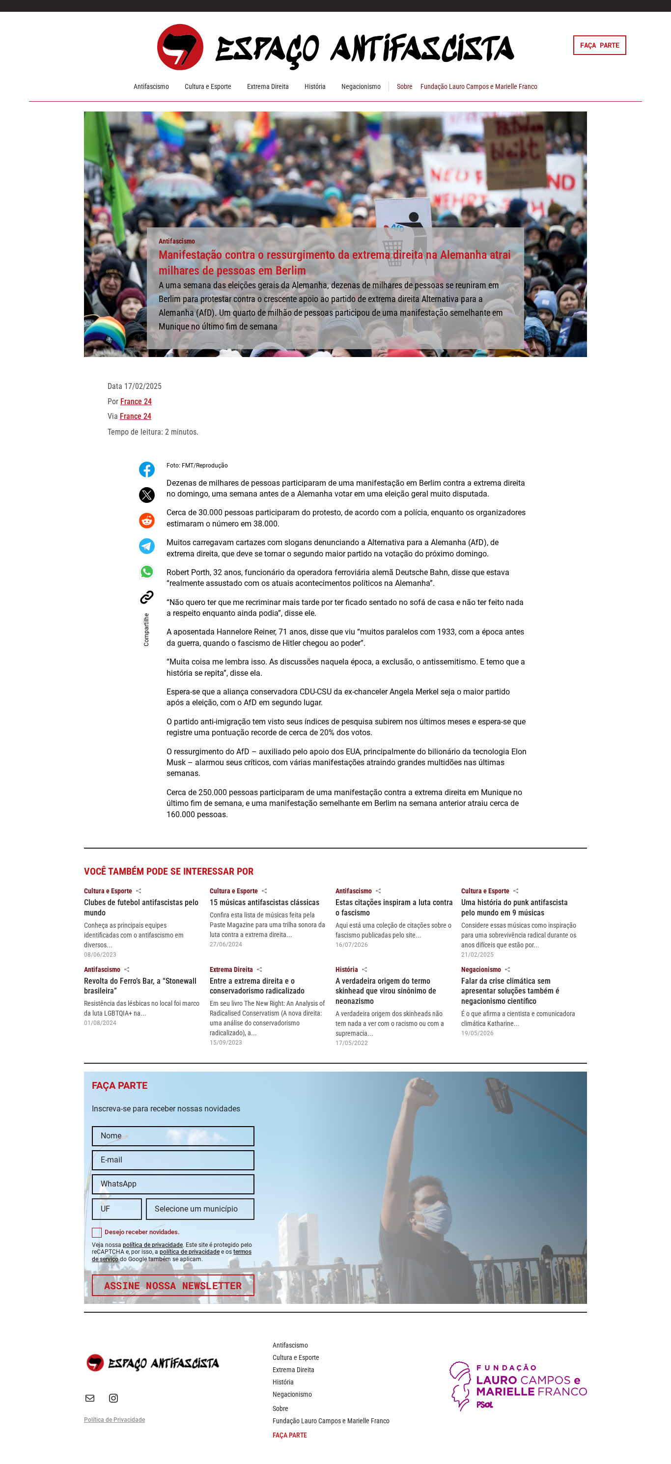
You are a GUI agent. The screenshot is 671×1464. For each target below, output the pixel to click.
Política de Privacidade (114, 1419)
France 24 (136, 401)
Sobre (405, 86)
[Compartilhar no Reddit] (147, 520)
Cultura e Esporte (208, 86)
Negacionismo (361, 86)
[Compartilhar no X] (147, 495)
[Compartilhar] (138, 890)
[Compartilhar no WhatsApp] (147, 572)
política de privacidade (153, 1245)
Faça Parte (599, 45)
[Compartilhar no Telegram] (147, 546)
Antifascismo (151, 86)
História (315, 86)
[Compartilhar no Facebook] (147, 469)
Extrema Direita (268, 86)
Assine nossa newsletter (173, 1285)
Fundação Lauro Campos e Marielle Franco (478, 86)
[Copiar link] (147, 597)
